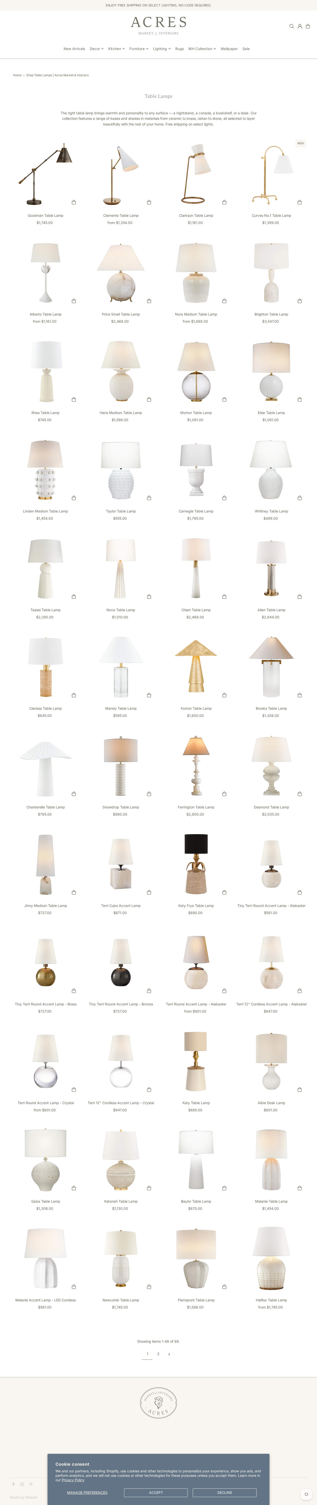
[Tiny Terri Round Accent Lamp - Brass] (45, 962)
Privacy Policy (73, 1480)
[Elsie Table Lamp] (271, 371)
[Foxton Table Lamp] (196, 667)
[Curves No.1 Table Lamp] (271, 174)
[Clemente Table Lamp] (121, 174)
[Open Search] (292, 26)
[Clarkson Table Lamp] (196, 174)
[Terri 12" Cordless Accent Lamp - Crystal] (121, 1061)
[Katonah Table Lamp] (121, 1159)
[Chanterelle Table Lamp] (45, 765)
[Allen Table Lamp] (271, 568)
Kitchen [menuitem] (114, 49)
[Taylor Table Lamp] (121, 469)
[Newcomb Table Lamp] (121, 1258)
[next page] (169, 1354)
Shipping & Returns (126, 1442)
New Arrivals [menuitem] (74, 49)
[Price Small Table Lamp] (121, 272)
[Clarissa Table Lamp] (45, 667)
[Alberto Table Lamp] (45, 272)
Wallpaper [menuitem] (229, 49)
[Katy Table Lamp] (196, 1061)
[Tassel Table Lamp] (45, 568)
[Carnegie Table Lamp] (196, 469)
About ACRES (21, 1442)
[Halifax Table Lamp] (271, 1258)
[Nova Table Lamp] (121, 568)
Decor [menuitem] (95, 49)
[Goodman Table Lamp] (45, 174)
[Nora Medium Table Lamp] (196, 272)
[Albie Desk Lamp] (271, 1061)
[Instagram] (22, 1484)
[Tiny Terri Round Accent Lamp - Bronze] (121, 962)
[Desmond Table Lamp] (271, 765)
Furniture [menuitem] (137, 49)
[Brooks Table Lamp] (271, 667)
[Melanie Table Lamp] (271, 1159)
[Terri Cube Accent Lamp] (121, 864)
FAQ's (116, 1447)
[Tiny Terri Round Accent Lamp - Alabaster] (271, 864)
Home (17, 75)
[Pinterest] (31, 1484)
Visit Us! (16, 1453)
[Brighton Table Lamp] (271, 272)
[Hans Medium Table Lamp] (121, 371)
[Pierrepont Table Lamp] (196, 1258)
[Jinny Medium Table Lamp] (45, 864)
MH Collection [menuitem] (200, 49)
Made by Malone (23, 1497)
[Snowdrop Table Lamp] (121, 765)
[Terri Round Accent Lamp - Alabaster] (196, 962)
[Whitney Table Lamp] (271, 469)
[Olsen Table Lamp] (196, 568)
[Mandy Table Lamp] (121, 667)
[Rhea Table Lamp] (45, 371)
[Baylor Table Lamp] (196, 1159)
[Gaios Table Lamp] (45, 1159)
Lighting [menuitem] (160, 49)
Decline (224, 1492)
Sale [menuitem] (246, 49)
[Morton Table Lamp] (196, 371)
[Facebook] (13, 1484)
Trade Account (22, 1447)
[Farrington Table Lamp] (196, 765)
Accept (156, 1492)
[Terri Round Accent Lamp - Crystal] (45, 1061)
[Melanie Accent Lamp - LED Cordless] (45, 1258)
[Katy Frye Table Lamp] (196, 864)
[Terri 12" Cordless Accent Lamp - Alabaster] (271, 962)
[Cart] (308, 26)
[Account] (300, 26)
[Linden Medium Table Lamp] (45, 469)
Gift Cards (119, 1453)
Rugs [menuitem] (179, 49)
